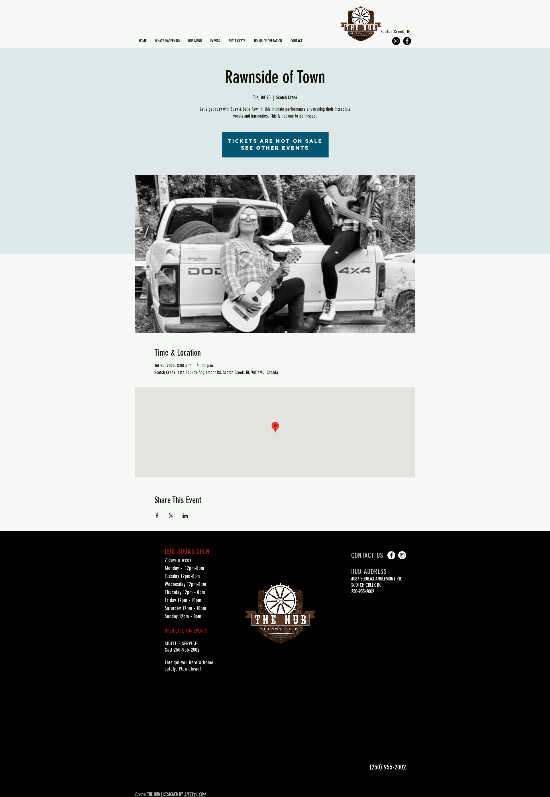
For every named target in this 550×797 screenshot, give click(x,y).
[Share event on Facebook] (157, 515)
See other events (275, 148)
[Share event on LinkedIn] (185, 515)
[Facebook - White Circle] (391, 555)
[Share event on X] (171, 515)
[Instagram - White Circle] (402, 555)
